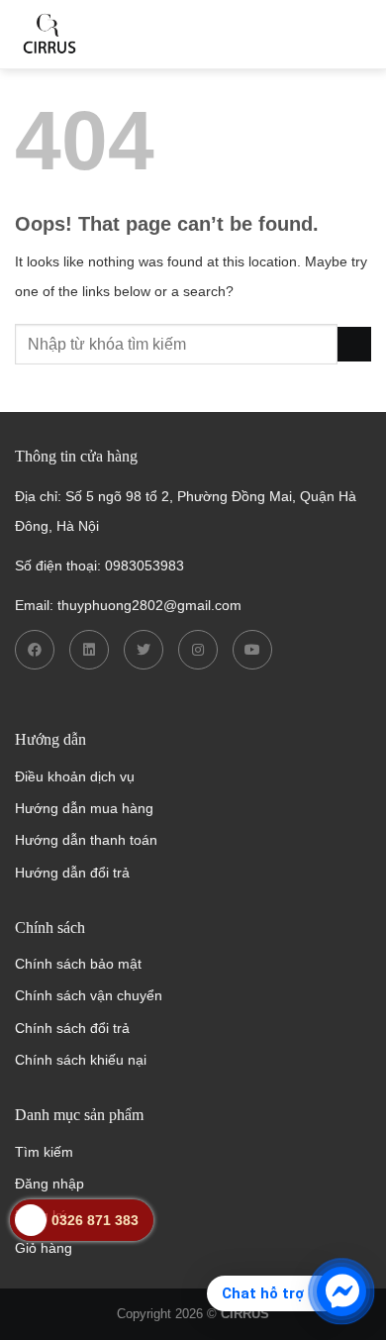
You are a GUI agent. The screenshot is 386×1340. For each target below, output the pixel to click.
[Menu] (357, 34)
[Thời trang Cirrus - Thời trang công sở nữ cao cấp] (114, 34)
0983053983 (144, 565)
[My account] (255, 34)
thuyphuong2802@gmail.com (149, 605)
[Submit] (354, 344)
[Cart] (305, 34)
